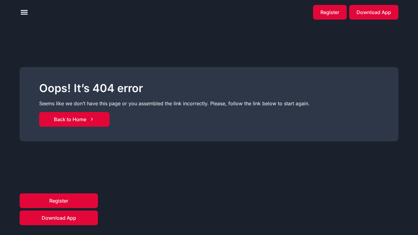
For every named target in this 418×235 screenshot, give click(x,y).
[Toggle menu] (24, 12)
